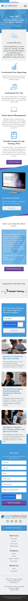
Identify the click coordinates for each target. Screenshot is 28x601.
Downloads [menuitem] (14, 571)
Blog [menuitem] (14, 568)
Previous (2, 291)
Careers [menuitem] (14, 556)
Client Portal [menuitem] (14, 544)
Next (26, 291)
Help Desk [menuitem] (14, 539)
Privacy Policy (18, 598)
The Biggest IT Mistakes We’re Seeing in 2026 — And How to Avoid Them (14, 429)
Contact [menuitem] (14, 541)
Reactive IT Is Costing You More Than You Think (13, 357)
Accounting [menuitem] (4, 1)
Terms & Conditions (11, 598)
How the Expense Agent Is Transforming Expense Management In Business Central (13, 392)
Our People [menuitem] (14, 561)
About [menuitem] (14, 553)
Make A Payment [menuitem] (14, 559)
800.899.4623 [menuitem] (14, 546)
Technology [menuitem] (14, 1)
